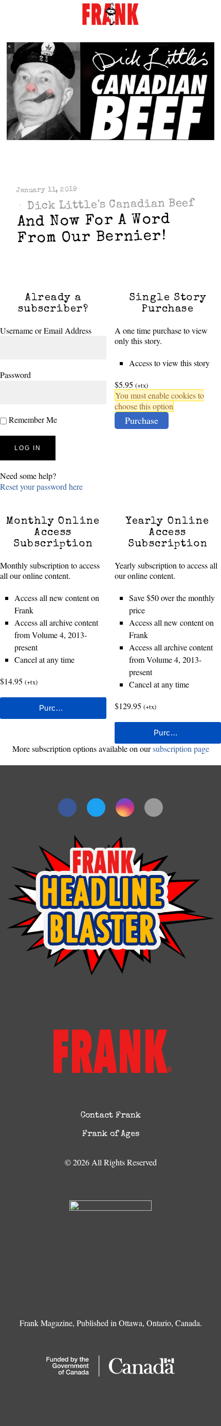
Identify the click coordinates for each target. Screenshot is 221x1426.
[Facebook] (67, 807)
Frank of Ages (110, 1134)
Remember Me (32, 419)
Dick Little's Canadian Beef (110, 205)
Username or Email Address (45, 330)
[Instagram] (125, 807)
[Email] (153, 807)
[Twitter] (96, 807)
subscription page (181, 748)
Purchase (141, 420)
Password (15, 374)
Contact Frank (111, 1116)
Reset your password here (41, 486)
